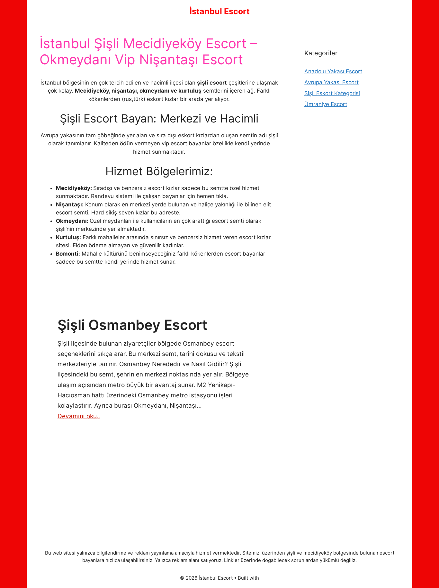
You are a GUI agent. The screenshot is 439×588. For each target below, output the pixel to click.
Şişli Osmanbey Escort (132, 325)
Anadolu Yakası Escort (333, 71)
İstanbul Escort (220, 11)
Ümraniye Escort (325, 104)
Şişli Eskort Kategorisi (332, 93)
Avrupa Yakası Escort (331, 82)
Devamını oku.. (79, 416)
